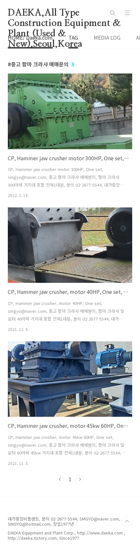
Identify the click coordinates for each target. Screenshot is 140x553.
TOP (127, 521)
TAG (73, 37)
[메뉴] (127, 13)
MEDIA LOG (107, 37)
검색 (113, 13)
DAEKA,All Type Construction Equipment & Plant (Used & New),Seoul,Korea (64, 13)
